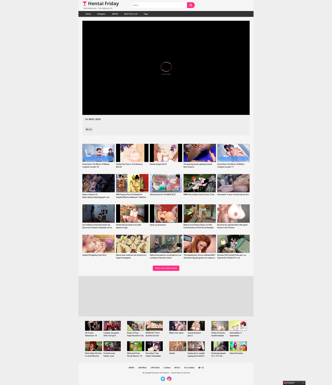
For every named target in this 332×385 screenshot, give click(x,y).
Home (88, 14)
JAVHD (115, 14)
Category (101, 14)
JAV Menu (142, 368)
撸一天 (201, 368)
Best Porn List (130, 14)
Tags (146, 14)
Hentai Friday (103, 3)
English (290, 383)
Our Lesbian (189, 368)
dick (90, 129)
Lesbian (167, 368)
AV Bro (177, 368)
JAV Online (155, 368)
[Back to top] (323, 377)
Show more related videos (166, 268)
